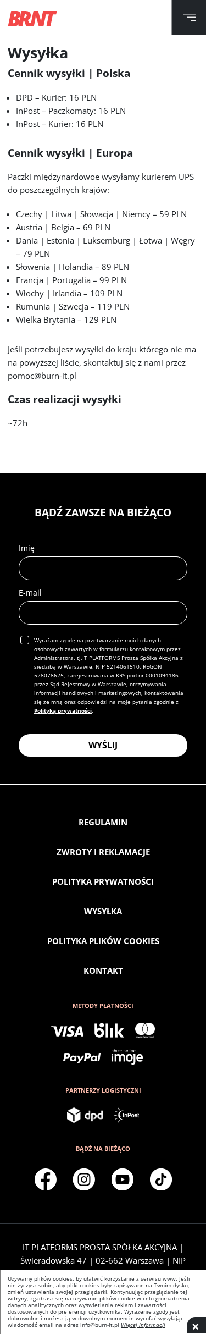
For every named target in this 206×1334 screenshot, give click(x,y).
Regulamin (103, 822)
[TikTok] (161, 1179)
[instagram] (84, 1179)
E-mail (30, 592)
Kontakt (103, 970)
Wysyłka (103, 911)
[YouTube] (122, 1179)
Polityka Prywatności (103, 881)
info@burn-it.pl (99, 1325)
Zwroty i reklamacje (103, 851)
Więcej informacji (143, 1324)
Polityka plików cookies (103, 940)
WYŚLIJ (103, 745)
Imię (27, 548)
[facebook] (46, 1179)
